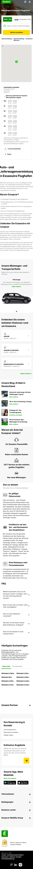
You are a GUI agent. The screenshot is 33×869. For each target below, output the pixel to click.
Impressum (5, 857)
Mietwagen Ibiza (6, 677)
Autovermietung (6, 38)
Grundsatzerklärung (7, 859)
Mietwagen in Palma (7, 673)
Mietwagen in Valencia (23, 677)
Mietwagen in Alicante (23, 673)
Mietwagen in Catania (23, 681)
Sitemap (12, 857)
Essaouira (29, 38)
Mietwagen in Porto (7, 684)
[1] (16, 311)
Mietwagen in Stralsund (23, 684)
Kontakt (18, 857)
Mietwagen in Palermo (8, 681)
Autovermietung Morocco (19, 39)
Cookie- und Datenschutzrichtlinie (12, 855)
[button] (16, 61)
